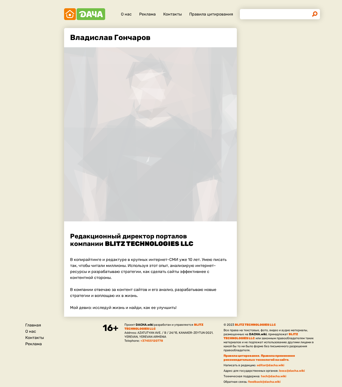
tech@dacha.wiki (273, 376)
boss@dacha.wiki (292, 370)
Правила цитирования (211, 14)
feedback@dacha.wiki (264, 381)
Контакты (172, 14)
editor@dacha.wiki (270, 365)
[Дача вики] (84, 14)
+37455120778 (151, 340)
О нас (126, 14)
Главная (33, 325)
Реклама (147, 14)
